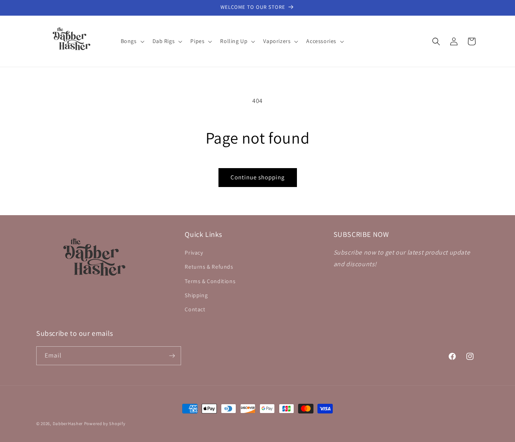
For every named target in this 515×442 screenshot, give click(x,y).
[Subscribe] (172, 355)
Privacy (194, 252)
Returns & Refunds (209, 266)
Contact (195, 309)
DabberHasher (68, 423)
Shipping (196, 295)
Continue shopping (258, 177)
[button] (132, 41)
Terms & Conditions (210, 281)
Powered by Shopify (105, 423)
